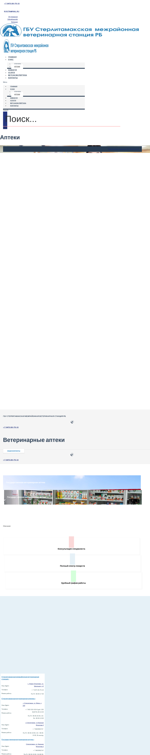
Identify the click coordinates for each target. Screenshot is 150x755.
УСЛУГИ (13, 100)
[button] (44, 82)
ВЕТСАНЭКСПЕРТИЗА (18, 103)
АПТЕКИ (17, 66)
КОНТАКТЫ (13, 78)
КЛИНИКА (17, 64)
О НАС (11, 60)
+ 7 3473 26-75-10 (12, 3)
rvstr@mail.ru (11, 11)
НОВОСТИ (14, 98)
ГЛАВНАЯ (13, 86)
